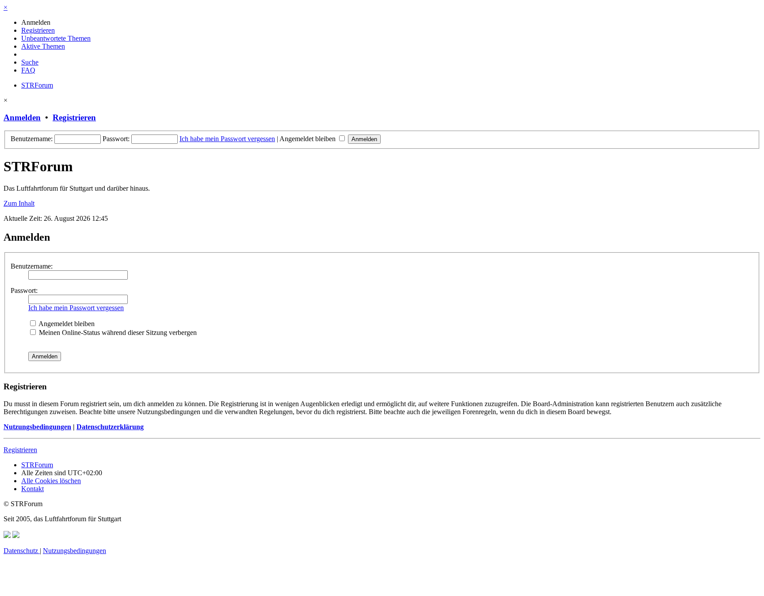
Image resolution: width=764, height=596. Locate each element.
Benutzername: (32, 266)
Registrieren (74, 117)
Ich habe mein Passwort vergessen (227, 138)
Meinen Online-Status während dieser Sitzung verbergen (117, 332)
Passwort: (24, 290)
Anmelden (22, 117)
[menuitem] (35, 22)
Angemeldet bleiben (308, 138)
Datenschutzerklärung (110, 427)
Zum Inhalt (19, 203)
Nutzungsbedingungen (37, 427)
